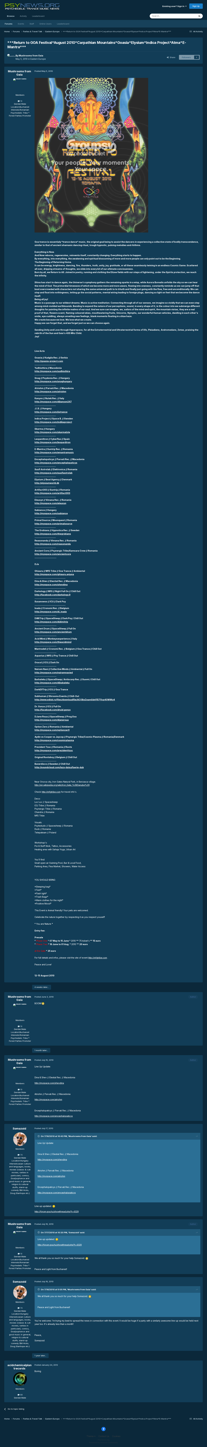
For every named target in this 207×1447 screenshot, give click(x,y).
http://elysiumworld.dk (47, 483)
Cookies (116, 1436)
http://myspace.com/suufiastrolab (53, 473)
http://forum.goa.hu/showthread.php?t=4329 (57, 1211)
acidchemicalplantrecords (19, 1367)
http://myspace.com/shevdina (51, 584)
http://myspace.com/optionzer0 (52, 730)
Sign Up (196, 6)
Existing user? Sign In (173, 6)
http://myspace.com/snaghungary (53, 381)
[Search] (199, 16)
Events (21, 24)
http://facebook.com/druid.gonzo (53, 709)
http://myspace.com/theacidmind (53, 642)
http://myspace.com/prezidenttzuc (54, 750)
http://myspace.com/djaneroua (52, 720)
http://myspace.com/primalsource (53, 523)
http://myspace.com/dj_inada (51, 611)
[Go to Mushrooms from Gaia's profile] (10, 57)
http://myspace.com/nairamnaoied (54, 672)
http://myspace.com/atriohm (50, 391)
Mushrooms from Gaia (31, 55)
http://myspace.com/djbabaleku (52, 682)
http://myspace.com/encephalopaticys (56, 462)
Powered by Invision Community (103, 1442)
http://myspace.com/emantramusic (54, 452)
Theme (90, 1436)
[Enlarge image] (91, 155)
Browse (10, 16)
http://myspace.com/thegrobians (53, 533)
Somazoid (19, 1128)
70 (21, 1155)
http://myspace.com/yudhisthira (52, 371)
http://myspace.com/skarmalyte (52, 432)
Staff (32, 24)
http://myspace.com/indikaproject (53, 422)
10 (21, 101)
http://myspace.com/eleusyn (50, 503)
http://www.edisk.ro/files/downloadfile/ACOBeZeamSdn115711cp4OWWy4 (75, 699)
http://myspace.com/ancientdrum (53, 632)
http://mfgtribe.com (51, 792)
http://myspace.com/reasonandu (53, 544)
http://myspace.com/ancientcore (53, 554)
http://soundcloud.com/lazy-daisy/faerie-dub (59, 767)
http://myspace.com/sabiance (51, 513)
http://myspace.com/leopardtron (52, 442)
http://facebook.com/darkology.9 (52, 594)
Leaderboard (63, 24)
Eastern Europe (38, 59)
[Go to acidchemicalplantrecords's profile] (20, 1379)
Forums (8, 24)
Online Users (45, 24)
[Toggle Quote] (39, 1136)
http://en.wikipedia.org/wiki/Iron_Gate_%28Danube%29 (62, 785)
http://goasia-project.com (49, 361)
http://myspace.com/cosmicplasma (54, 740)
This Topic (187, 16)
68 (21, 1394)
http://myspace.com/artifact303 (52, 493)
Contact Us (103, 1436)
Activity (23, 16)
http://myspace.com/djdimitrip (51, 621)
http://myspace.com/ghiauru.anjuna (54, 574)
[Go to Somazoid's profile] (20, 1139)
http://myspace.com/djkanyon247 (53, 401)
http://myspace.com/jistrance (51, 412)
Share (172, 57)
